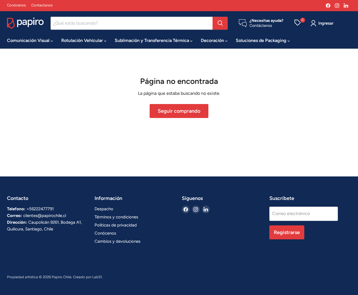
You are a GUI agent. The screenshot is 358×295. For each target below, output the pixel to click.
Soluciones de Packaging (262, 40)
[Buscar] (220, 23)
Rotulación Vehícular (82, 40)
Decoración (213, 40)
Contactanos (42, 5)
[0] (297, 23)
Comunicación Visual (29, 40)
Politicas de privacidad (116, 225)
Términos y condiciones (116, 217)
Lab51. (97, 277)
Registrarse (287, 232)
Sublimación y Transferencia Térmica (152, 40)
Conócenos (16, 5)
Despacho (104, 208)
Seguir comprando (179, 111)
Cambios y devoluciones (117, 241)
